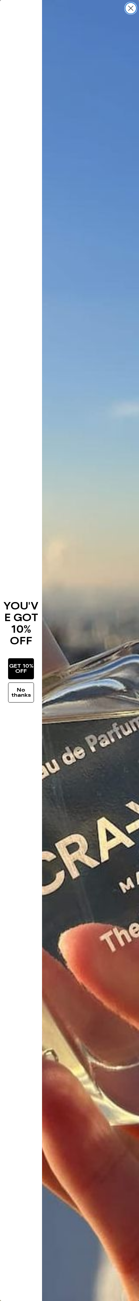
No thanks (21, 692)
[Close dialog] (130, 8)
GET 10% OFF (21, 668)
